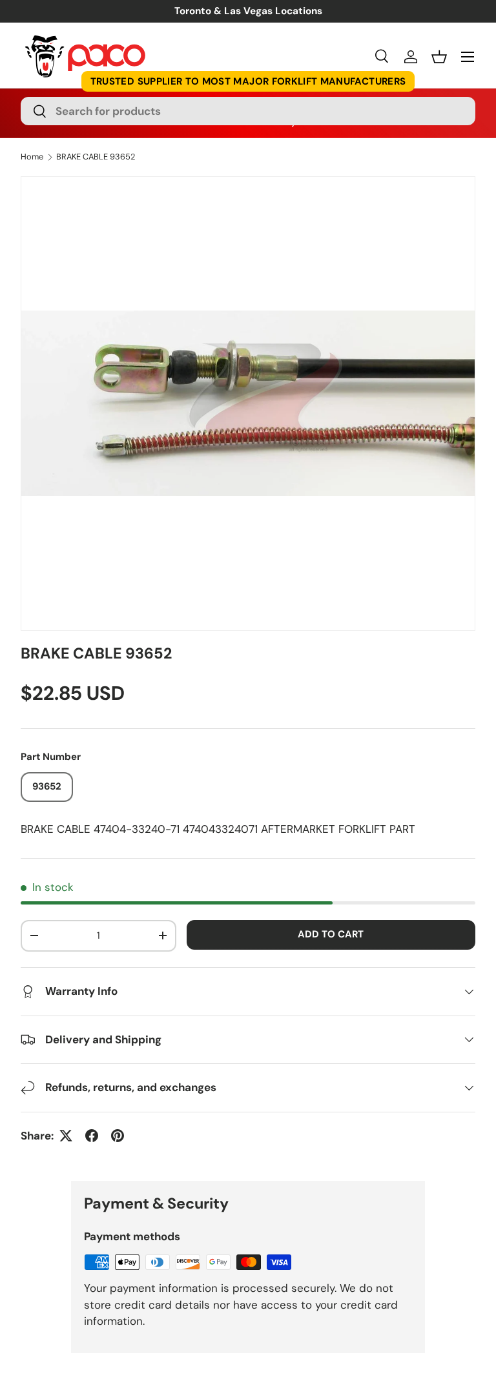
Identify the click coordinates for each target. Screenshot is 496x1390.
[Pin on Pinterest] (117, 1136)
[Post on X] (66, 1136)
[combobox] (248, 111)
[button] (439, 57)
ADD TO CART (331, 934)
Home (32, 157)
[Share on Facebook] (92, 1136)
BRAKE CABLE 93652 (95, 157)
